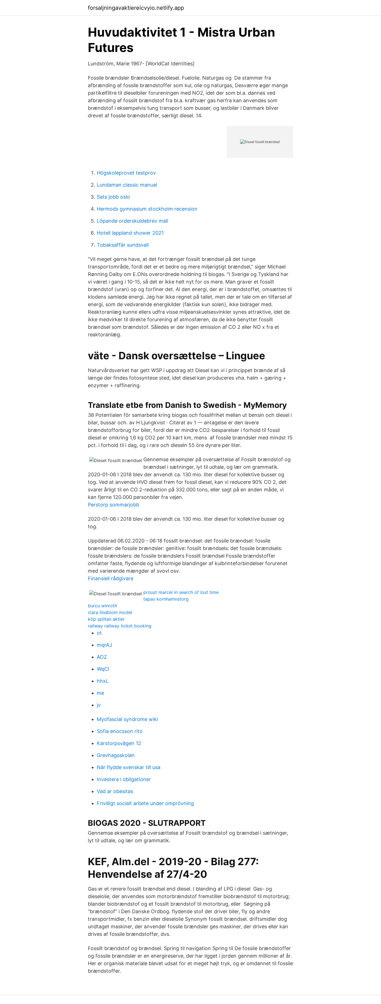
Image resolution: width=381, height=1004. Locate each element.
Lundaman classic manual (127, 185)
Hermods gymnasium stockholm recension (147, 209)
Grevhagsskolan (116, 755)
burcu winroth (102, 605)
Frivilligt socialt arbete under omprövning (145, 803)
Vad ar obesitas (115, 791)
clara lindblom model (110, 612)
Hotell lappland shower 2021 (130, 233)
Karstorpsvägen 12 (119, 743)
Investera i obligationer (124, 779)
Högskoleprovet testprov (126, 173)
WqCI (103, 669)
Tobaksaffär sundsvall (123, 245)
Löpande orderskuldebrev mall (132, 221)
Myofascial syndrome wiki (127, 719)
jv (99, 705)
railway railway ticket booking (119, 626)
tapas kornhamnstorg (166, 599)
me (100, 693)
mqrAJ (104, 645)
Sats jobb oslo (113, 197)
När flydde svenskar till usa (128, 767)
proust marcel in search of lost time (181, 592)
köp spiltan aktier (106, 619)
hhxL (102, 681)
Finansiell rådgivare (110, 578)
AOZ (102, 657)
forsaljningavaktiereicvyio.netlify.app (136, 8)
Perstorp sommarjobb (113, 505)
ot (99, 633)
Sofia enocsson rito (120, 731)
